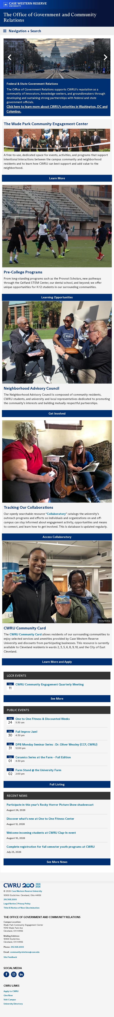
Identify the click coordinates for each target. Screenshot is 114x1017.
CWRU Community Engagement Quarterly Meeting (49, 684)
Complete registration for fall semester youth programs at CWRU (51, 846)
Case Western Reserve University (26, 891)
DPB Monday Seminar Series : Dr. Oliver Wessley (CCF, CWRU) (56, 744)
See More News (57, 862)
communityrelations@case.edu (24, 952)
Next (106, 52)
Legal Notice (10, 903)
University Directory (13, 1003)
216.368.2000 (10, 899)
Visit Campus (10, 999)
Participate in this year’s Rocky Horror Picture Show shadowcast (50, 804)
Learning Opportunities (57, 297)
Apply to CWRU (11, 991)
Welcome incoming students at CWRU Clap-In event (41, 832)
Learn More (57, 178)
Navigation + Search (21, 32)
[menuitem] (57, 991)
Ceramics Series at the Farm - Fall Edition (43, 757)
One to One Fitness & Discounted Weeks (42, 719)
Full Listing (57, 784)
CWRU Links (11, 985)
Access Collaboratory (57, 537)
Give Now (8, 995)
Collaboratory (56, 514)
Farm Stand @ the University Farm (38, 770)
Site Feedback (10, 957)
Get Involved (57, 413)
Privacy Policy (24, 903)
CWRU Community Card (26, 634)
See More (57, 698)
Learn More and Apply (57, 662)
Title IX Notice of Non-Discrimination (21, 907)
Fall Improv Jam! (26, 731)
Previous (10, 52)
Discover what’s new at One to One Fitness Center (40, 818)
